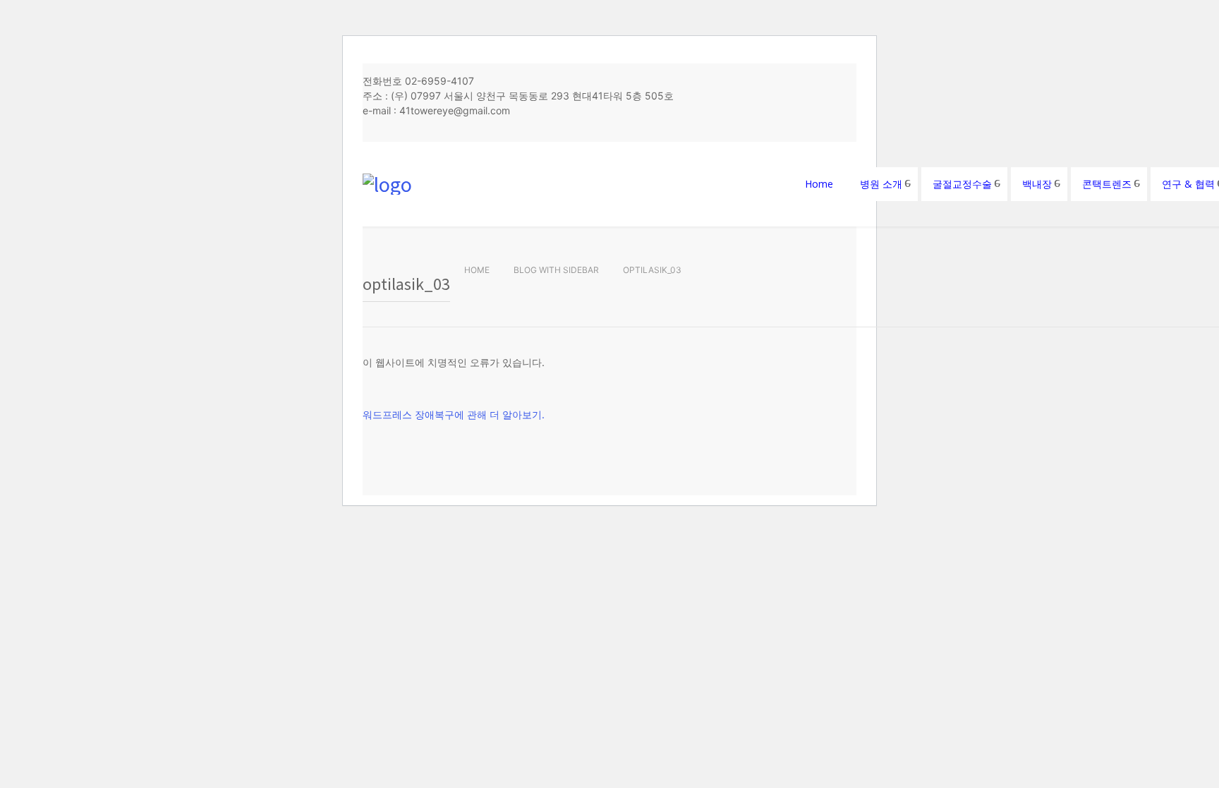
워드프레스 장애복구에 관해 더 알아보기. (454, 414)
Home (477, 270)
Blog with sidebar (556, 270)
